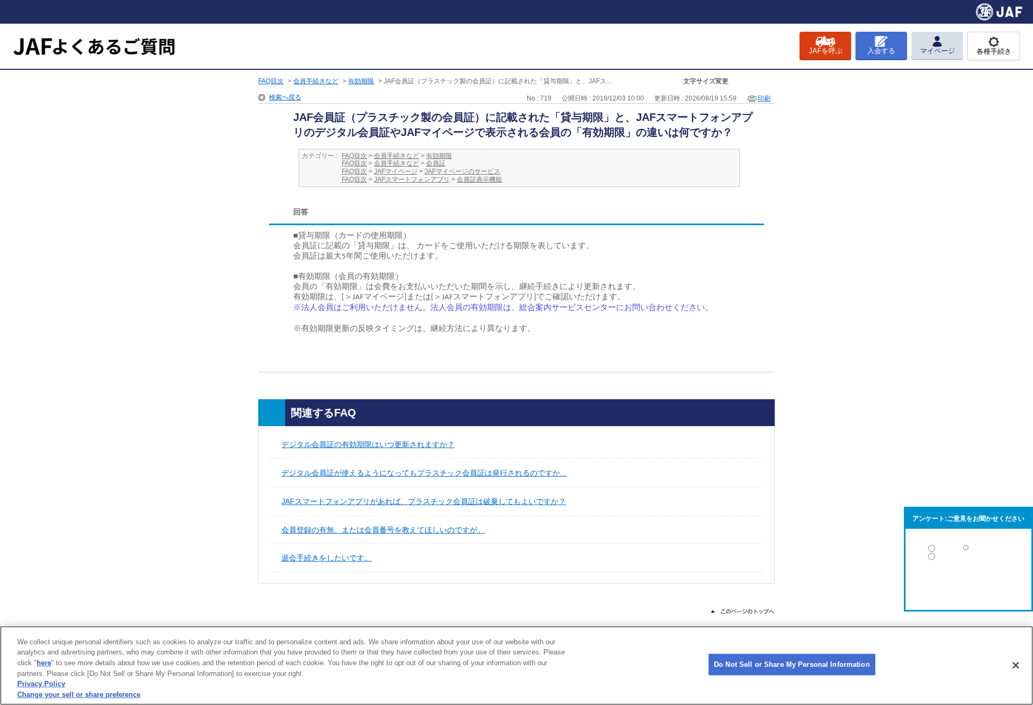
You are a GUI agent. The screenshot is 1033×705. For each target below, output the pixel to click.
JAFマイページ (396, 171)
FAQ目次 (271, 81)
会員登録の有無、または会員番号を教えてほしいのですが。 (383, 530)
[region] (516, 665)
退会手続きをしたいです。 (326, 557)
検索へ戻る (285, 97)
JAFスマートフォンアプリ (412, 179)
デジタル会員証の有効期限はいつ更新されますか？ (368, 444)
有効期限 (361, 81)
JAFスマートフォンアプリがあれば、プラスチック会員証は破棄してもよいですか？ (423, 501)
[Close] (1016, 665)
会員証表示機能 (479, 179)
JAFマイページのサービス (462, 171)
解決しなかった (968, 586)
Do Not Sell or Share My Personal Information (792, 664)
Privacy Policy (41, 684)
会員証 (435, 163)
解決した (968, 550)
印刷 (764, 98)
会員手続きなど (315, 81)
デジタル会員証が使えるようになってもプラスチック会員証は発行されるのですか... (424, 473)
